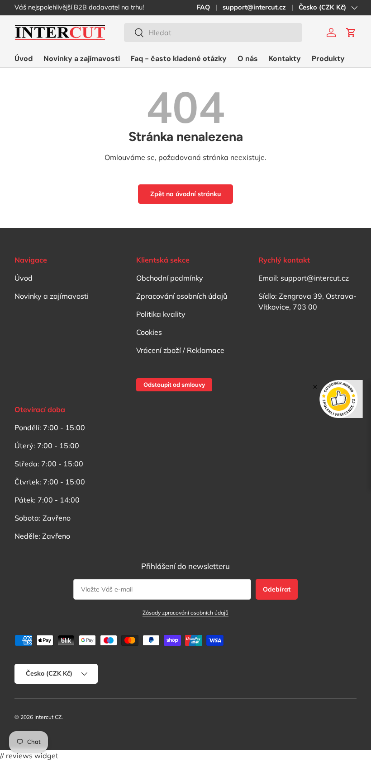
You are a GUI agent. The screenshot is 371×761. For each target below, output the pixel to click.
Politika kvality (161, 314)
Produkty (328, 58)
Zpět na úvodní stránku (185, 194)
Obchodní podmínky (169, 277)
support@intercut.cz (254, 7)
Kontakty (285, 58)
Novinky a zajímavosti (81, 58)
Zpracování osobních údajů (181, 296)
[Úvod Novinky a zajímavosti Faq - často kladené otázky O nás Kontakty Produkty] (179, 58)
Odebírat (276, 589)
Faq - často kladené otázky (179, 58)
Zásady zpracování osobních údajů (185, 612)
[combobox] (213, 32)
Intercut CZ (48, 717)
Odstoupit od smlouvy (174, 384)
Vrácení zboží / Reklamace (180, 350)
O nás (248, 58)
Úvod (23, 58)
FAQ (203, 7)
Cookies (149, 332)
